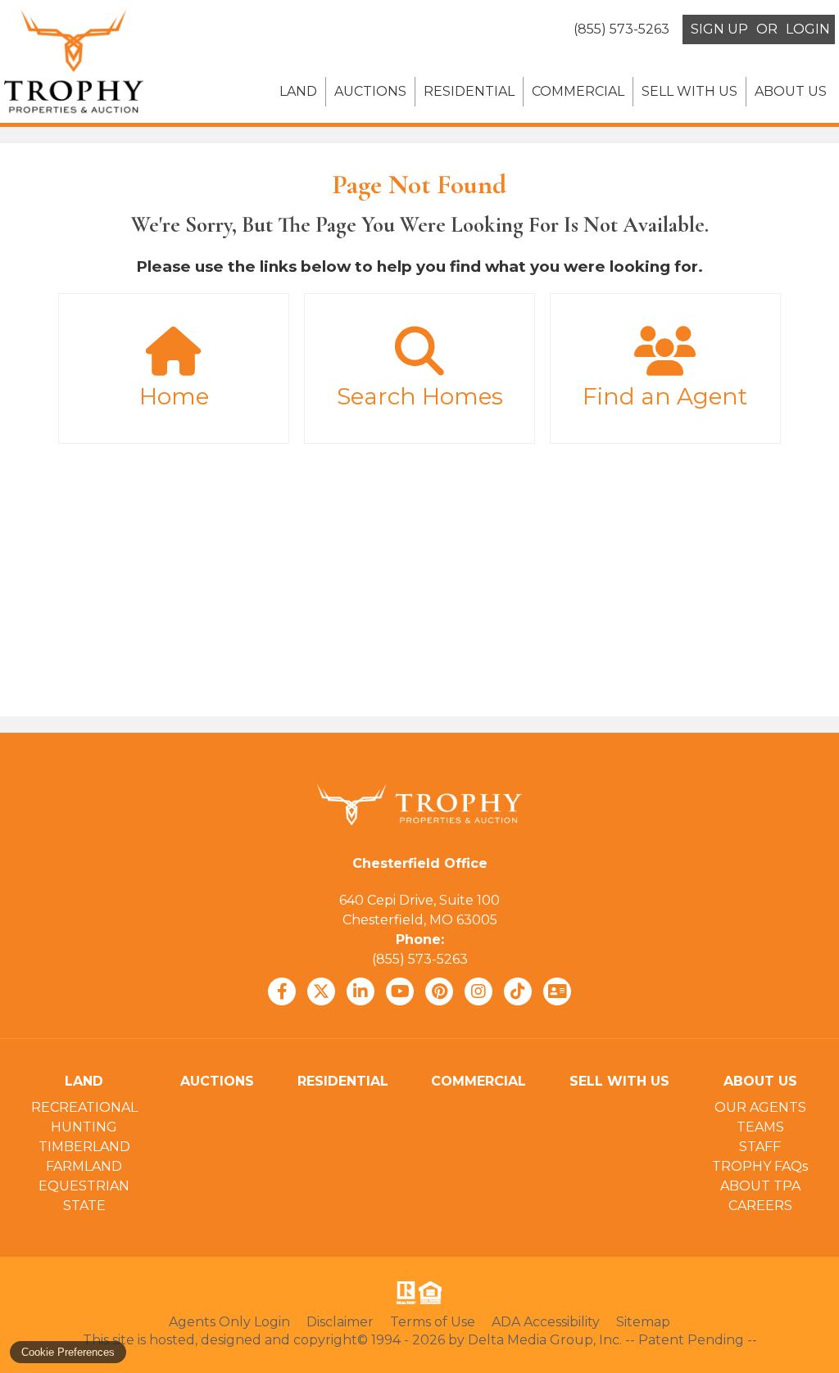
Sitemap (643, 1322)
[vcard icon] (557, 991)
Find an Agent (665, 396)
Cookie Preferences (68, 1352)
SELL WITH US (689, 91)
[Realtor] (405, 1292)
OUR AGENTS (760, 1107)
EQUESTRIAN (84, 1186)
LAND (298, 91)
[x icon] (321, 991)
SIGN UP (719, 29)
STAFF (760, 1146)
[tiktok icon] (518, 991)
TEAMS (760, 1127)
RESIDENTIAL (469, 91)
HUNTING (84, 1127)
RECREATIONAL (84, 1107)
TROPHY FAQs (760, 1166)
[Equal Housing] (433, 1292)
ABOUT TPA (760, 1186)
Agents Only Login (229, 1322)
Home (174, 396)
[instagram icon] (478, 991)
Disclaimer (340, 1322)
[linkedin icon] (360, 991)
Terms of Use (432, 1322)
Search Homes (420, 396)
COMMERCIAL (578, 91)
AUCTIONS (370, 91)
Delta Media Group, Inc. (545, 1340)
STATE (84, 1205)
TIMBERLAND (84, 1146)
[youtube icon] (400, 991)
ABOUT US (791, 91)
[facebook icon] (282, 991)
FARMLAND (84, 1166)
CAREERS (760, 1205)
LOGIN (808, 29)
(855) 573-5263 (420, 959)
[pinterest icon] (439, 991)
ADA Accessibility (546, 1322)
